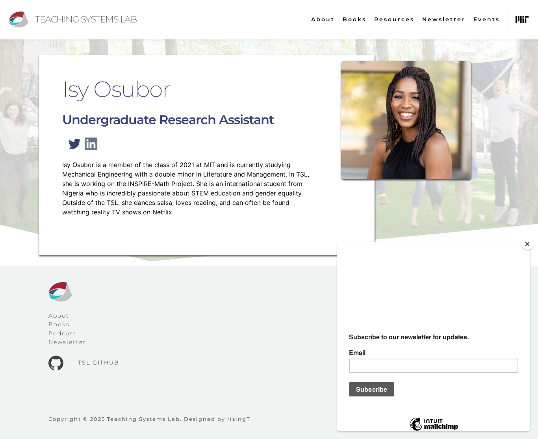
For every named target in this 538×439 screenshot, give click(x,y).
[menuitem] (323, 19)
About (58, 315)
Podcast (62, 333)
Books (59, 324)
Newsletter (67, 342)
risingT (238, 419)
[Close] (527, 244)
